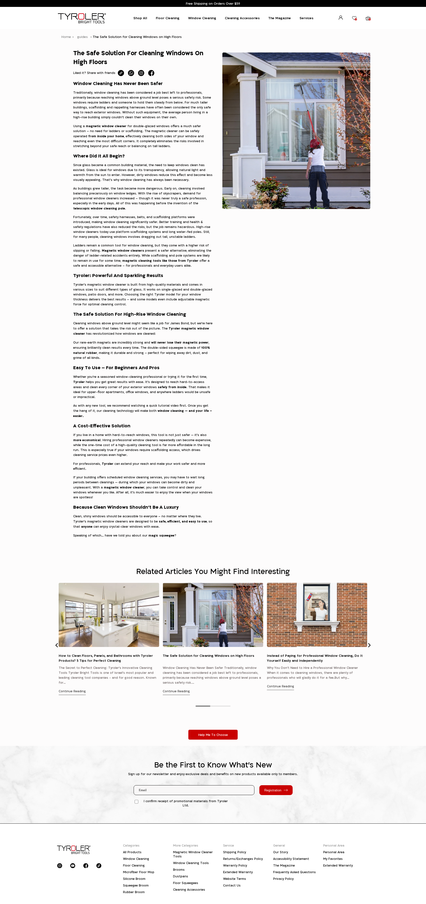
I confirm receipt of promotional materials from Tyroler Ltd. (186, 803)
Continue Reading (72, 691)
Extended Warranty (238, 872)
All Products (132, 852)
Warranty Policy (235, 865)
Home (66, 37)
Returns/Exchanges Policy (243, 859)
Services (306, 18)
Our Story (280, 852)
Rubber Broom (134, 892)
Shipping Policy (234, 852)
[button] (56, 645)
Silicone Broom (134, 879)
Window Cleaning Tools (191, 863)
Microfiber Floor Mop (138, 872)
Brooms (179, 870)
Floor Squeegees (185, 883)
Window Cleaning (202, 18)
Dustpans (180, 876)
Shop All (140, 18)
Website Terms (234, 879)
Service (228, 845)
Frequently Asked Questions (294, 872)
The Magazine (279, 18)
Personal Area (333, 845)
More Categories (185, 845)
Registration (272, 790)
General (279, 845)
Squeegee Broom (136, 885)
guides (82, 37)
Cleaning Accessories (242, 18)
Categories (131, 845)
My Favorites (333, 859)
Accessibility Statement (291, 859)
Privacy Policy (283, 879)
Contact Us (232, 885)
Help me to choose (213, 735)
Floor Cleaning (167, 18)
